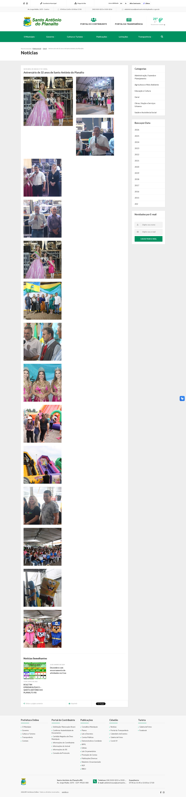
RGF (83, 765)
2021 (137, 161)
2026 (137, 130)
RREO (84, 769)
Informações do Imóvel (61, 746)
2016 (137, 191)
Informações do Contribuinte (63, 743)
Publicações (101, 37)
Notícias (114, 727)
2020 (137, 167)
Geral (45, 48)
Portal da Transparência (129, 24)
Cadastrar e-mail (148, 239)
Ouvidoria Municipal (49, 3)
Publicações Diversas (89, 758)
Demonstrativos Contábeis (92, 741)
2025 (137, 136)
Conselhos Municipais (90, 727)
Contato (25, 741)
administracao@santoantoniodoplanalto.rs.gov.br (123, 783)
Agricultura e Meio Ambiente (147, 85)
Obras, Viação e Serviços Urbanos (145, 104)
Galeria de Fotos (117, 737)
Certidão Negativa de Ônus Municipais (62, 737)
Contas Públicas (88, 737)
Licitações (123, 37)
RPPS (84, 744)
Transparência (144, 37)
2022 (137, 154)
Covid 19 (114, 741)
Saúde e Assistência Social (146, 112)
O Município (29, 37)
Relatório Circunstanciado (91, 762)
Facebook (143, 730)
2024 (137, 142)
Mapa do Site (81, 3)
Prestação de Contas (89, 755)
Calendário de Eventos (119, 734)
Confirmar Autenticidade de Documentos (62, 731)
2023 (137, 148)
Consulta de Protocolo (61, 753)
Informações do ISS (60, 750)
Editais (84, 748)
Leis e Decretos (87, 734)
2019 (137, 173)
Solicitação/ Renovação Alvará (64, 727)
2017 (137, 185)
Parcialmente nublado (157, 24)
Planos (84, 730)
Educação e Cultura (143, 91)
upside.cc (65, 792)
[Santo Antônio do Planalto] (42, 22)
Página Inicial (37, 48)
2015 (137, 198)
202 (136, 204)
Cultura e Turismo (75, 37)
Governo (50, 37)
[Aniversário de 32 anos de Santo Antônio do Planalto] (48, 101)
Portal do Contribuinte (93, 24)
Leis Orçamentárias (89, 751)
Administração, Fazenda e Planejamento (145, 77)
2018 (137, 179)
